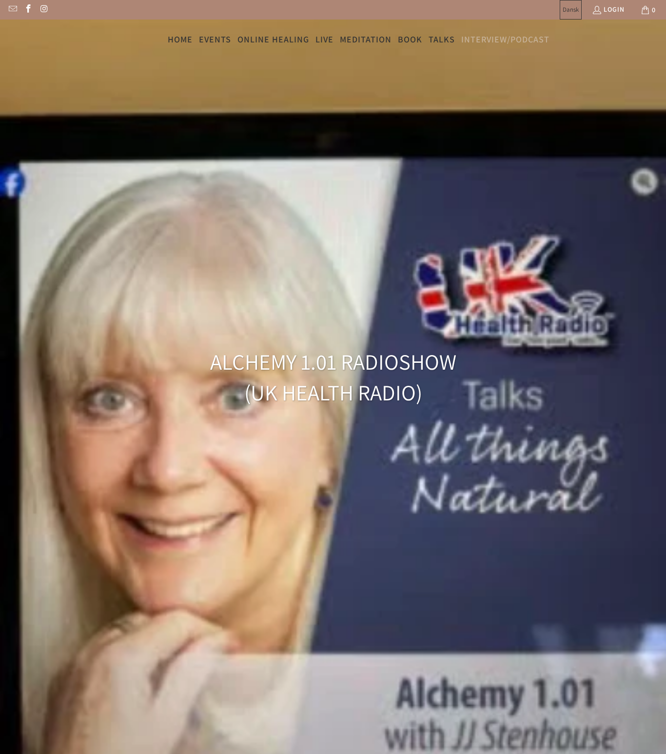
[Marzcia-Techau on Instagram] (44, 9)
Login (614, 9)
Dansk (571, 9)
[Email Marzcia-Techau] (12, 9)
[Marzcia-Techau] (30, 39)
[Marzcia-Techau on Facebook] (28, 9)
